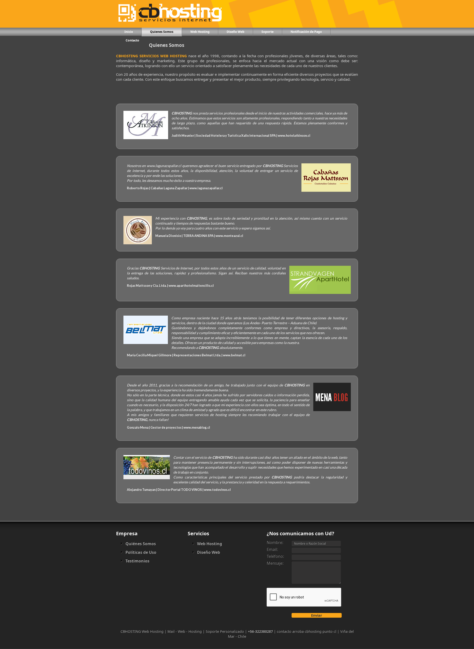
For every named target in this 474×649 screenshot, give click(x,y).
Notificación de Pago (306, 32)
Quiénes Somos (140, 543)
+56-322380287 (260, 631)
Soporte (267, 32)
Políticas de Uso (140, 552)
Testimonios (137, 561)
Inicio (128, 32)
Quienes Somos (161, 32)
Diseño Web (235, 32)
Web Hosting (200, 32)
